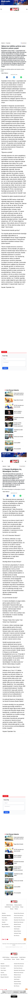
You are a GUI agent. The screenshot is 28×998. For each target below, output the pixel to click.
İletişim (11, 908)
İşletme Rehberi (17, 931)
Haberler (3, 43)
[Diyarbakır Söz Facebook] (2, 939)
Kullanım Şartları (18, 904)
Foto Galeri (4, 917)
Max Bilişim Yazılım (19, 946)
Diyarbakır (8, 43)
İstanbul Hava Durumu (19, 913)
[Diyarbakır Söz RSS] (25, 939)
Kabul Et (14, 996)
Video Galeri (4, 919)
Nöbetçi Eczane (17, 924)
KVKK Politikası (9, 904)
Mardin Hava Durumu (18, 922)
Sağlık (9, 466)
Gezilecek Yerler (17, 933)
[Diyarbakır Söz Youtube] (7, 939)
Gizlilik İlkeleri (8, 906)
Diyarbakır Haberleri (6, 915)
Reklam (16, 908)
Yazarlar (3, 922)
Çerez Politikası (15, 906)
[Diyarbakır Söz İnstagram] (5, 939)
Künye (21, 906)
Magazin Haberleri (6, 926)
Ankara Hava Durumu (18, 915)
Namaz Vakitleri (17, 926)
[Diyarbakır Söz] (14, 9)
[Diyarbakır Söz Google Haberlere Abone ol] (23, 43)
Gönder (5, 368)
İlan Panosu (16, 935)
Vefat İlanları (16, 928)
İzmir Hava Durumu (18, 917)
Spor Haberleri (5, 924)
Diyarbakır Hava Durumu (19, 919)
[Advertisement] (14, 27)
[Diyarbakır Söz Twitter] (3, 939)
